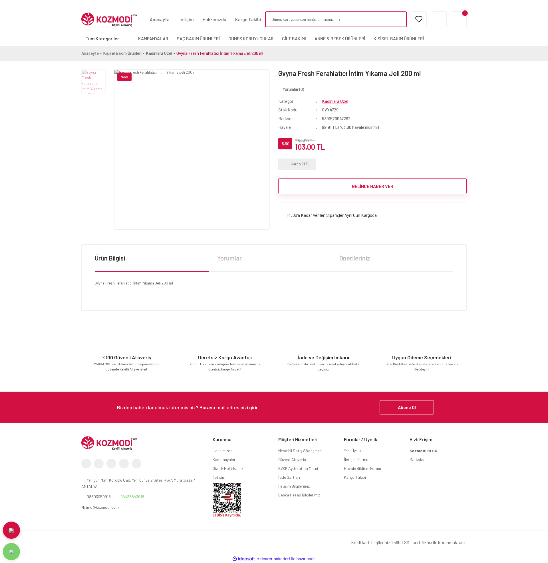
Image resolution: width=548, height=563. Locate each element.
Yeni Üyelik (352, 450)
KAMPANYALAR (153, 38)
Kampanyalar (224, 459)
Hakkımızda (214, 19)
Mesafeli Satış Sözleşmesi (300, 450)
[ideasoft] (243, 559)
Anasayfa (160, 19)
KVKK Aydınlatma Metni (298, 468)
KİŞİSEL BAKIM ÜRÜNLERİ (399, 38)
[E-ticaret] (273, 559)
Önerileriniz (354, 258)
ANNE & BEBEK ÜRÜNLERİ (340, 38)
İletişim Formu (356, 459)
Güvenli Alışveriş (292, 459)
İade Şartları (289, 477)
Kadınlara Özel (335, 101)
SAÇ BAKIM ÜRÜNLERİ (198, 38)
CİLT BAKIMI (294, 38)
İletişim (186, 19)
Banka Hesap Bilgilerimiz (299, 494)
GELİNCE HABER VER (372, 186)
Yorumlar (229, 258)
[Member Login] (439, 19)
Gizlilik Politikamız (228, 468)
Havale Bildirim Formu (362, 468)
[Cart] (459, 19)
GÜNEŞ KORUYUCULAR (250, 38)
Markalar (417, 459)
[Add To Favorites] (459, 215)
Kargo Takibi (248, 19)
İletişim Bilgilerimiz (294, 486)
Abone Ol (407, 407)
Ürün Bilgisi (110, 258)
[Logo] (109, 19)
